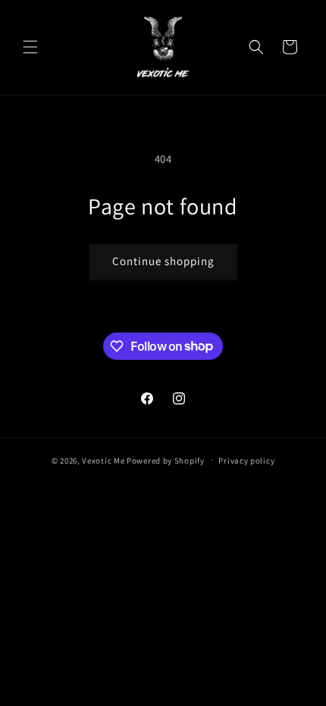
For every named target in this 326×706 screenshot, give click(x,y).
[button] (30, 47)
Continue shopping (163, 261)
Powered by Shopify (166, 460)
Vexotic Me (103, 460)
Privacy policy (246, 460)
